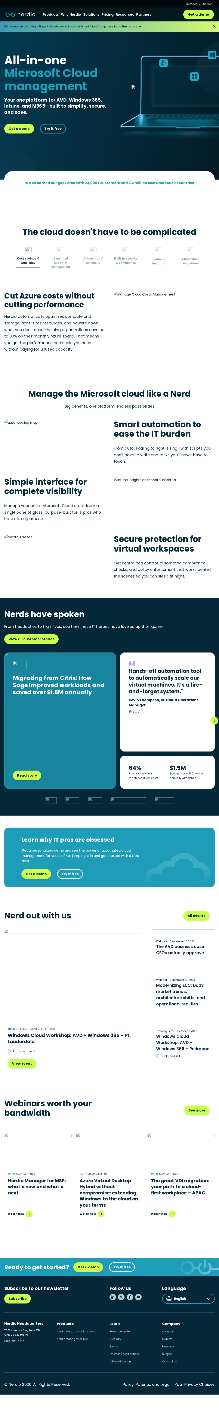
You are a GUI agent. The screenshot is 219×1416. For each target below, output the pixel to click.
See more (197, 1110)
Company (171, 1323)
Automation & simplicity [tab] (93, 260)
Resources (125, 14)
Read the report (125, 26)
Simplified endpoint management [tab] (60, 262)
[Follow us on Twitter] (121, 1297)
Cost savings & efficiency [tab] (28, 260)
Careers (167, 1339)
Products (51, 14)
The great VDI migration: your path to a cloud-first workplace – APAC (180, 1186)
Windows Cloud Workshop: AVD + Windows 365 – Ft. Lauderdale (69, 1038)
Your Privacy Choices (195, 1384)
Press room (169, 1346)
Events (114, 1346)
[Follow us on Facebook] (130, 1297)
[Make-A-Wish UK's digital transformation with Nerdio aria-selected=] (72, 800)
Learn (115, 1323)
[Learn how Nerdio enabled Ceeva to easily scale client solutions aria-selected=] (95, 800)
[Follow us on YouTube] (138, 1297)
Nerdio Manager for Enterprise (76, 1331)
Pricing (108, 14)
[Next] (214, 720)
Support (167, 1354)
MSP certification (120, 1361)
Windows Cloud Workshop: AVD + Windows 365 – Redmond (183, 1043)
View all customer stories (31, 639)
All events (196, 915)
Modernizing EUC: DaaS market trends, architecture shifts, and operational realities (180, 994)
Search (208, 4)
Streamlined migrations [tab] (191, 261)
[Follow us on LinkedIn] (113, 1297)
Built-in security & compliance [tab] (126, 260)
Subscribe (18, 1298)
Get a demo (198, 14)
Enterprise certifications (125, 1354)
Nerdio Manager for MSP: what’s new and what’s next (37, 1186)
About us (168, 1331)
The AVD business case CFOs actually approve (180, 950)
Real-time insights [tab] (158, 261)
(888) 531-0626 (14, 1341)
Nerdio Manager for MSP (72, 1339)
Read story (27, 775)
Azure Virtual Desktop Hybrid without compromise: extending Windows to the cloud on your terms (109, 1193)
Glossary (115, 1339)
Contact (191, 4)
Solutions (91, 14)
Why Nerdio (71, 14)
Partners (143, 14)
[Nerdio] (20, 14)
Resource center (120, 1331)
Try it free (53, 128)
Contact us (169, 1361)
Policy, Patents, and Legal (146, 1384)
